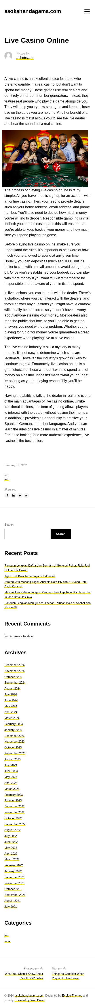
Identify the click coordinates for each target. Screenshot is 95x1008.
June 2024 (11, 700)
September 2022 (14, 824)
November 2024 (14, 671)
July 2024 (10, 694)
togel (7, 941)
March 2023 (11, 788)
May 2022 (10, 847)
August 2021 (12, 900)
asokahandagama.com (29, 995)
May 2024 (10, 706)
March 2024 (11, 718)
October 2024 (13, 677)
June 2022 (11, 841)
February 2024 (13, 724)
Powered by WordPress (30, 1000)
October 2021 (13, 889)
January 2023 (13, 800)
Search (8, 524)
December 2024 (14, 665)
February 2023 (13, 794)
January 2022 (13, 871)
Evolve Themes (72, 995)
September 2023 (14, 753)
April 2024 (10, 712)
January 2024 (13, 730)
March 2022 (11, 859)
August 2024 (12, 688)
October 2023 (13, 747)
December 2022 (14, 806)
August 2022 (12, 830)
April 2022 (10, 853)
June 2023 (11, 771)
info (6, 479)
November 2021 (14, 883)
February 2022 (13, 865)
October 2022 (13, 818)
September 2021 (14, 894)
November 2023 (14, 741)
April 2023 (10, 783)
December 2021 (14, 877)
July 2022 (10, 836)
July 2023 (10, 765)
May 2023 (10, 777)
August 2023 (12, 759)
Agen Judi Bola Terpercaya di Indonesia (29, 576)
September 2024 (14, 682)
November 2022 (14, 812)
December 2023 (14, 735)
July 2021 (10, 906)
